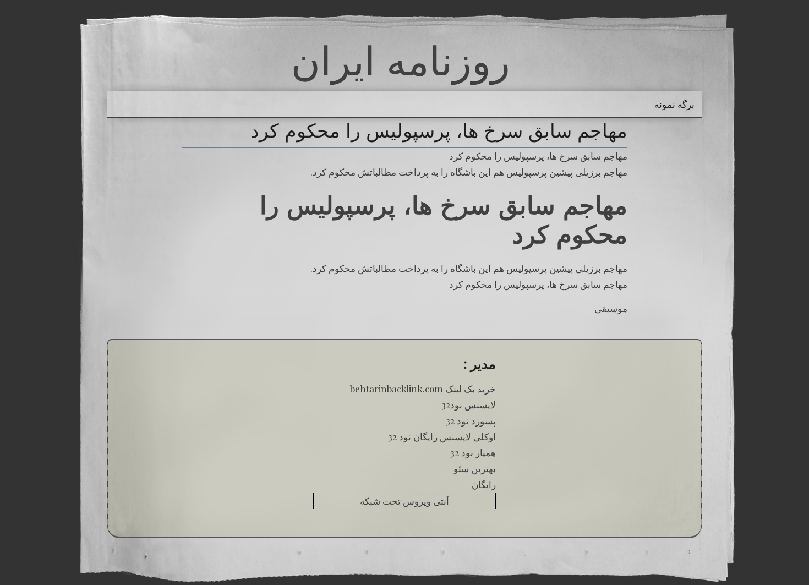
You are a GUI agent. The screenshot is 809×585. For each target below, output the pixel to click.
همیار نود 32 (473, 452)
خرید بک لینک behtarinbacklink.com (423, 388)
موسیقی (610, 308)
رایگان (484, 484)
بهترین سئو (474, 468)
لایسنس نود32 (468, 404)
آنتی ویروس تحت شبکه (404, 501)
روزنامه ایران (400, 60)
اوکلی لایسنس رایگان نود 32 (442, 436)
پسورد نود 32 (471, 420)
